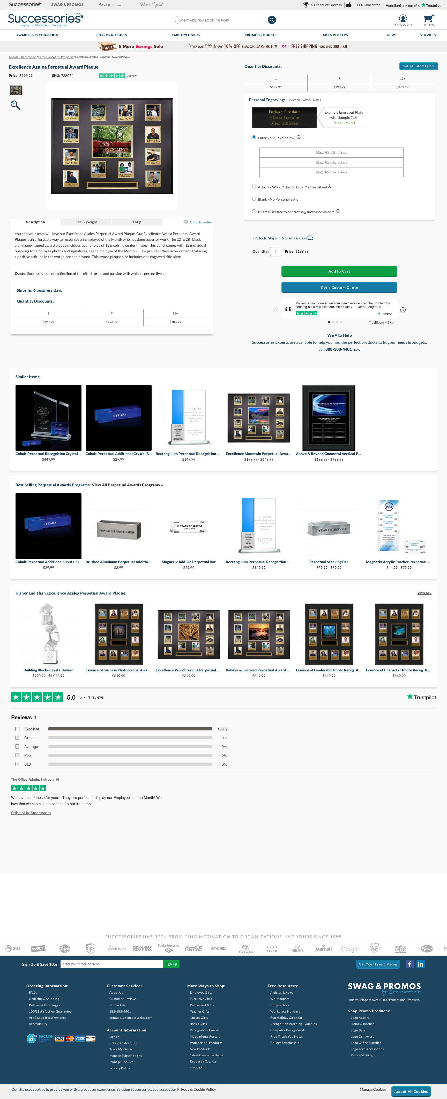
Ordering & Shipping (44, 999)
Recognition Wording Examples (293, 1024)
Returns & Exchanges (44, 1005)
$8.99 (119, 565)
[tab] (35, 222)
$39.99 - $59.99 (328, 565)
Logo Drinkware (362, 1036)
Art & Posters (335, 35)
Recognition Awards (205, 1030)
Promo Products (261, 35)
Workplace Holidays (285, 1011)
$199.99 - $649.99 (259, 456)
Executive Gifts (201, 999)
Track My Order (121, 1049)
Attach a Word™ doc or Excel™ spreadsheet (292, 187)
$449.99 (48, 456)
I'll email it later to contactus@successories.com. (297, 212)
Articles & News (281, 992)
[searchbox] (225, 20)
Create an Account (123, 1043)
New (391, 35)
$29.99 (119, 456)
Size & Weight (86, 222)
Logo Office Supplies (366, 1043)
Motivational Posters (205, 1036)
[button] (25, 4)
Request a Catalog (203, 1061)
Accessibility (38, 1024)
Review (131, 75)
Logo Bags (358, 1030)
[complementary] (223, 46)
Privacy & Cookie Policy (196, 1089)
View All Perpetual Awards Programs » (127, 484)
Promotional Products (206, 1043)
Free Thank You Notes (286, 1036)
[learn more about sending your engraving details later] (338, 212)
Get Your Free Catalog (378, 964)
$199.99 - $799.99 (329, 456)
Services (428, 35)
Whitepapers (279, 999)
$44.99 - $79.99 (399, 565)
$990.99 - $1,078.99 (48, 673)
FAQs (137, 222)
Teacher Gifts (200, 1011)
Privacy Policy (119, 1068)
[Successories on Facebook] (410, 964)
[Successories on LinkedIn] (420, 964)
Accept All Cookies (411, 1091)
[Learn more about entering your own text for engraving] (298, 138)
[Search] (272, 20)
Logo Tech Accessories (367, 1049)
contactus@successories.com (131, 1018)
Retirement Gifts (202, 1005)
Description (35, 222)
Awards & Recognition (37, 35)
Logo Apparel (360, 1018)
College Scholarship (285, 1043)
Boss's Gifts (198, 1024)
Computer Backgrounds (288, 1030)
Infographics (279, 1005)
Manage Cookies (121, 1062)
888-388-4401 (120, 1011)
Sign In (114, 1037)
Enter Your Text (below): (277, 138)
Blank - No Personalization (279, 199)
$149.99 (189, 456)
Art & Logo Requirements (47, 1018)
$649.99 (119, 673)
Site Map (196, 1068)
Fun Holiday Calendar (286, 1018)
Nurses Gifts (199, 1018)
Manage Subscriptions (125, 1056)
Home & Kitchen (363, 1024)
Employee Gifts (186, 35)
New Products (200, 1049)
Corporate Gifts (111, 35)
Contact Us (117, 1005)
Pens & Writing (362, 1055)
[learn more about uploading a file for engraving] (329, 187)
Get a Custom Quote (419, 66)
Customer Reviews (123, 999)
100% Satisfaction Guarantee (50, 1011)
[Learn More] (344, 122)
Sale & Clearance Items (206, 1055)
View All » (424, 593)
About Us (116, 992)
